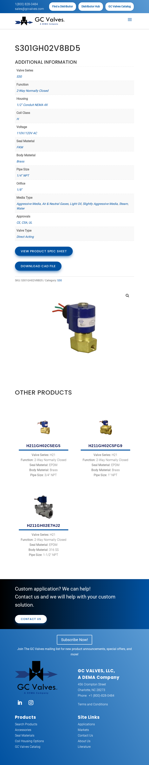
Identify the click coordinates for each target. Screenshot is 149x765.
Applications (86, 724)
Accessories (23, 730)
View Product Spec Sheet (44, 251)
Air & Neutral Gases (55, 204)
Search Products (26, 724)
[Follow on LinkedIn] (20, 703)
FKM (19, 147)
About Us (84, 741)
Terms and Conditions (93, 704)
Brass (20, 161)
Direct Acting (25, 237)
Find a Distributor (62, 6)
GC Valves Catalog (119, 6)
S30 (19, 76)
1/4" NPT (22, 175)
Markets (83, 730)
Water (20, 208)
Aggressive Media (28, 204)
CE (18, 222)
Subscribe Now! (74, 639)
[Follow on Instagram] (31, 703)
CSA (24, 222)
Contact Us (31, 619)
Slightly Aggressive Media (100, 204)
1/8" (19, 189)
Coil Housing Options (29, 741)
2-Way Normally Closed (32, 91)
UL (30, 222)
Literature (84, 747)
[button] (127, 295)
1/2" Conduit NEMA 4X (32, 105)
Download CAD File (38, 266)
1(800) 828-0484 (26, 4)
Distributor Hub (90, 6)
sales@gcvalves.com (29, 9)
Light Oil (75, 204)
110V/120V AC (26, 133)
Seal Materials (24, 735)
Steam (123, 204)
